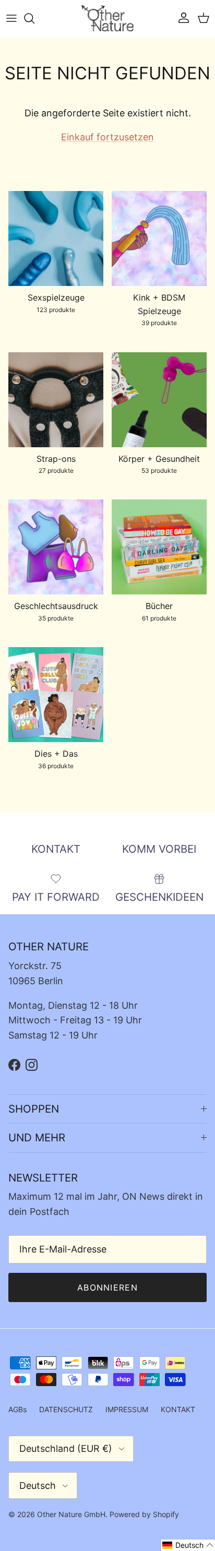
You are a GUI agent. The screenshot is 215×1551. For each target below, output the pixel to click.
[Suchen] (34, 18)
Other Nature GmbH (71, 1514)
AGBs (17, 1409)
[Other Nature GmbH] (107, 18)
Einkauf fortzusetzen (107, 137)
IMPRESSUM (126, 1409)
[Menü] (11, 18)
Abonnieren (107, 1287)
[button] (188, 1545)
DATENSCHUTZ (66, 1409)
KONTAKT (178, 1409)
